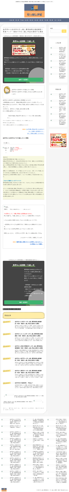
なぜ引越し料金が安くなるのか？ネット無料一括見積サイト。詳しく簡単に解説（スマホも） (35, 131)
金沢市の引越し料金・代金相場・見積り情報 (12, 309)
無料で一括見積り (23, 79)
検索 (51, 28)
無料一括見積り (23, 302)
